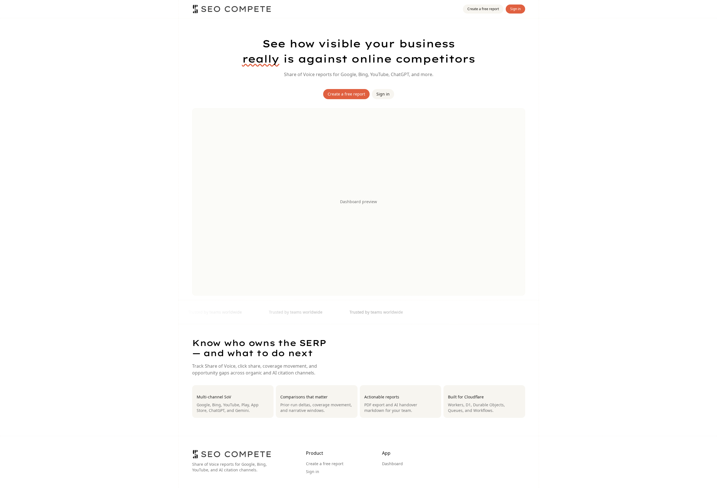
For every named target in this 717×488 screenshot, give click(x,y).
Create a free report (483, 8)
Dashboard (392, 463)
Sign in (515, 8)
